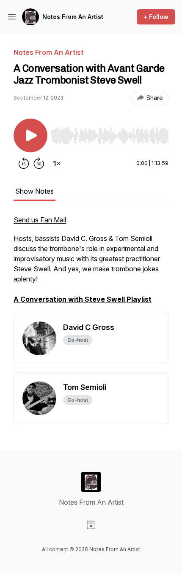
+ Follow (155, 16)
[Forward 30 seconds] (39, 163)
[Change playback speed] (56, 163)
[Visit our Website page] (91, 525)
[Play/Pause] (30, 135)
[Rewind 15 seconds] (24, 163)
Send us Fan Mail (40, 220)
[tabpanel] (91, 264)
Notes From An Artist (72, 16)
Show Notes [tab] (34, 191)
